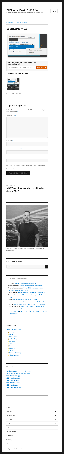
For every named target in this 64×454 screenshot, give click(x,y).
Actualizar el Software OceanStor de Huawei (29, 302)
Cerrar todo (18, 329)
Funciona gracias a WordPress (30, 449)
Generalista (13, 336)
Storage (12, 348)
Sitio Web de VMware (13, 378)
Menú (54, 11)
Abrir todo (9, 329)
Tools (11, 350)
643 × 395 (18, 93)
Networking (13, 339)
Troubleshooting (15, 353)
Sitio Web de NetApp (13, 376)
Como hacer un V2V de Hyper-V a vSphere (31, 292)
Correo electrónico (14, 149)
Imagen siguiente (22, 22)
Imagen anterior (10, 22)
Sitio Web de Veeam (13, 380)
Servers (11, 346)
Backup (11, 332)
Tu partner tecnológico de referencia (18, 373)
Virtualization (14, 355)
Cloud (11, 334)
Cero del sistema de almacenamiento (26, 283)
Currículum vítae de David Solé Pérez (18, 371)
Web (7, 157)
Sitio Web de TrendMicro (14, 387)
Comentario (11, 115)
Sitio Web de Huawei (13, 383)
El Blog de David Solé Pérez (23, 10)
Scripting (12, 341)
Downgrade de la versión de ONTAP (25, 299)
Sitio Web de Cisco (12, 385)
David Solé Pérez (13, 311)
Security (12, 343)
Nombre (9, 141)
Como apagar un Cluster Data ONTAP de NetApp (29, 304)
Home (8, 407)
